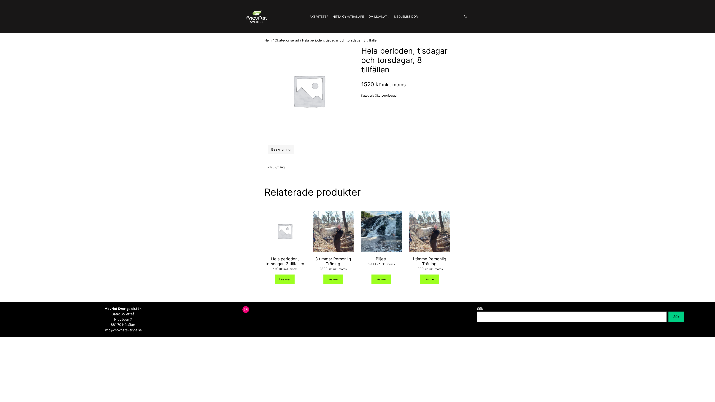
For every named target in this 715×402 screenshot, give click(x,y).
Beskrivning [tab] (280, 149)
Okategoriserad (287, 40)
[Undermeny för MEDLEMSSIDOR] (419, 17)
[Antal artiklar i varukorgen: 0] (465, 16)
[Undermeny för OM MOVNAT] (389, 17)
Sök (480, 309)
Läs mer (284, 279)
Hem (268, 40)
